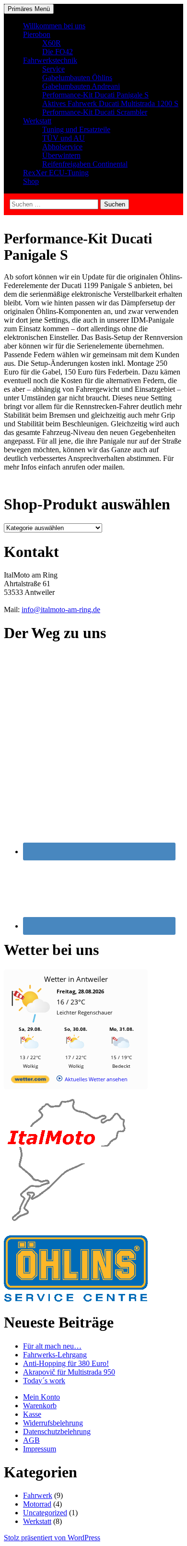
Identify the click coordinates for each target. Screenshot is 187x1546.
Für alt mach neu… (52, 1346)
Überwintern (61, 155)
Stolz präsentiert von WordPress (52, 1538)
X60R (51, 43)
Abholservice (62, 147)
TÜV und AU (63, 138)
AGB (31, 1440)
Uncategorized (45, 1513)
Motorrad (37, 1504)
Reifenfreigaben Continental (85, 164)
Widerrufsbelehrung (53, 1423)
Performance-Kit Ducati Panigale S (95, 95)
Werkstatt (37, 121)
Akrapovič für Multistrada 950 (69, 1372)
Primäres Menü (29, 8)
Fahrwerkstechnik (50, 60)
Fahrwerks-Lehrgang (55, 1355)
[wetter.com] (30, 1081)
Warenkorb (40, 1405)
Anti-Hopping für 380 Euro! (66, 1363)
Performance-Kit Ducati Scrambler (94, 112)
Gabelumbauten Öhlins (77, 77)
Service (53, 69)
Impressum (39, 1449)
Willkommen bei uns (54, 26)
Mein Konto (41, 1397)
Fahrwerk (37, 1495)
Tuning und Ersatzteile (76, 129)
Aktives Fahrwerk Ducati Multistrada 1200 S (110, 103)
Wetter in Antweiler (76, 979)
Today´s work (44, 1381)
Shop (31, 181)
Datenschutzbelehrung (57, 1431)
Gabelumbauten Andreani (81, 86)
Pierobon (36, 34)
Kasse (32, 1414)
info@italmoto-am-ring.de (61, 609)
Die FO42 (57, 52)
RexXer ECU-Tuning (56, 173)
